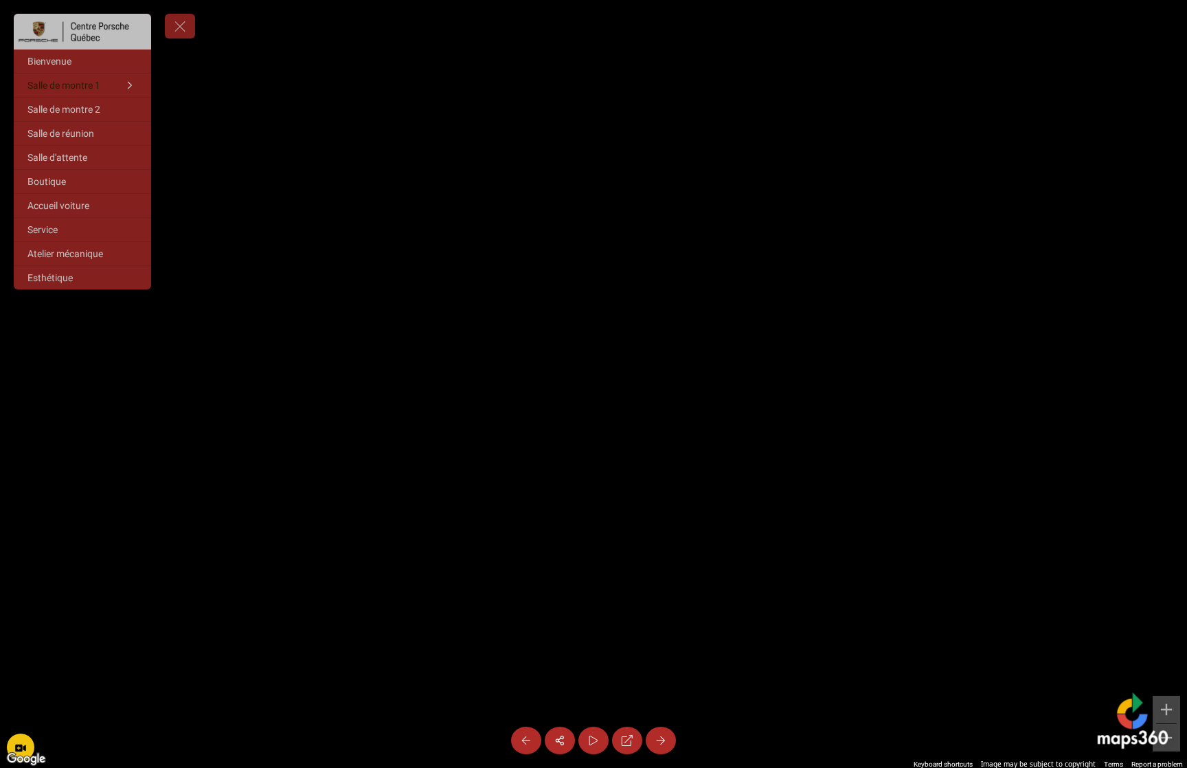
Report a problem (1157, 764)
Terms (1113, 764)
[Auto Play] (593, 740)
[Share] (560, 740)
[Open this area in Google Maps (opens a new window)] (26, 759)
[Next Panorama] (661, 740)
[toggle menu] (180, 26)
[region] (593, 384)
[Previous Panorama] (526, 740)
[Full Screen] (627, 740)
